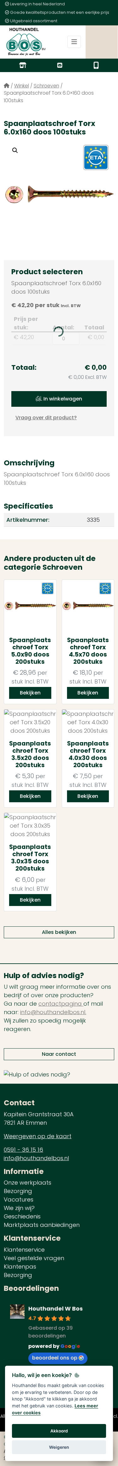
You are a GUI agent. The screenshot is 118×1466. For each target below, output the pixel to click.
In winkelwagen (62, 398)
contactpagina (60, 1004)
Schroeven (46, 85)
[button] (15, 150)
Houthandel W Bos (55, 1308)
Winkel (21, 85)
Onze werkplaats (27, 1182)
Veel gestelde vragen (34, 1258)
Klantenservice (24, 1250)
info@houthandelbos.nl (36, 1158)
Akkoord (59, 1430)
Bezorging (18, 1191)
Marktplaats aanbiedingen (42, 1225)
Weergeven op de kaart (37, 1136)
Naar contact (59, 1054)
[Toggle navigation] (74, 42)
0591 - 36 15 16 (23, 1150)
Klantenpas (20, 1266)
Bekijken (30, 692)
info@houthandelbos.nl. (53, 1012)
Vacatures (18, 1199)
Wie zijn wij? (19, 1208)
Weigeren (59, 1447)
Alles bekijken (59, 932)
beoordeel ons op (54, 1357)
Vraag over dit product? (46, 417)
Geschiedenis (22, 1216)
